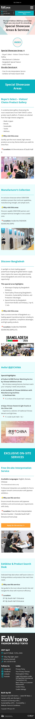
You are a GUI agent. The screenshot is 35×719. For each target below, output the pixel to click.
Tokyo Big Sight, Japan (11, 657)
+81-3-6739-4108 (10, 662)
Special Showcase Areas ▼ (13, 50)
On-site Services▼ (9, 67)
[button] (24, 13)
